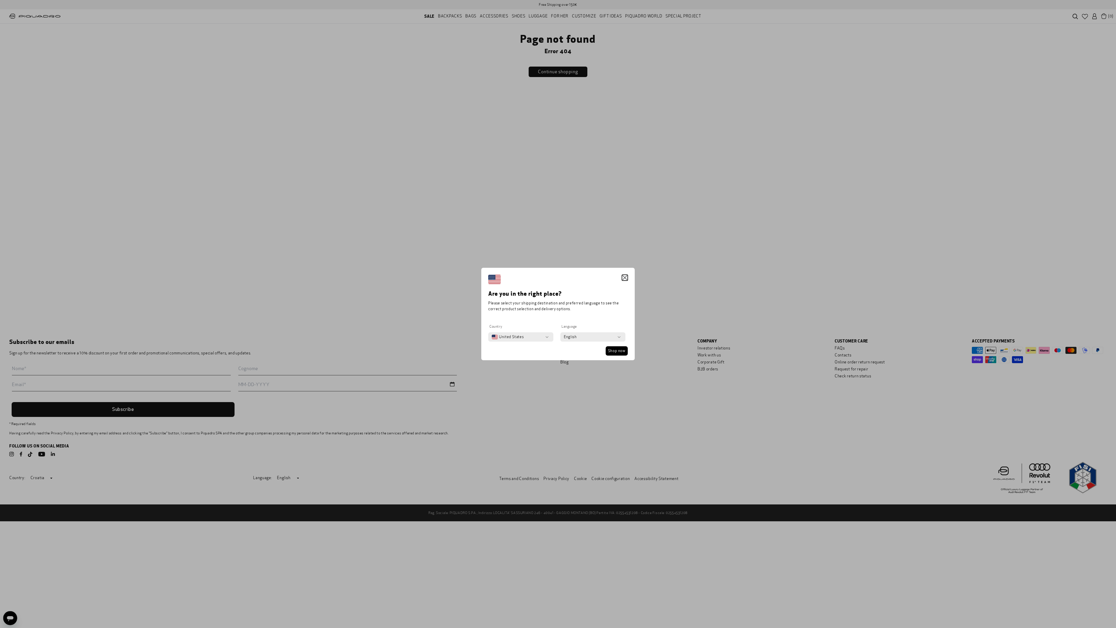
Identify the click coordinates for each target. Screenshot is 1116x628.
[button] (625, 278)
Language (569, 326)
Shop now (616, 351)
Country (495, 326)
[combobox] (508, 337)
